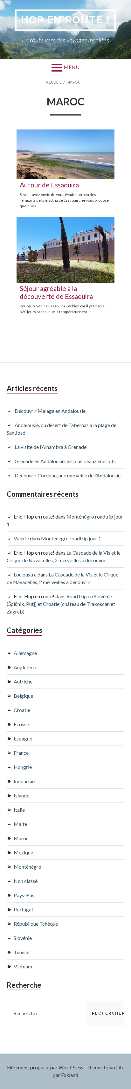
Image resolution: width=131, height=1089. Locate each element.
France (21, 753)
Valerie (21, 538)
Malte (20, 824)
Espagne (23, 738)
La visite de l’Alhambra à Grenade (50, 447)
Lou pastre (25, 574)
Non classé (26, 881)
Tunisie (21, 952)
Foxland (69, 1075)
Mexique (23, 852)
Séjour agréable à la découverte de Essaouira (56, 292)
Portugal (23, 909)
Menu (71, 67)
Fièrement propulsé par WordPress (45, 1067)
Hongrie (23, 767)
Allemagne (25, 653)
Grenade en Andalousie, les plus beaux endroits (65, 461)
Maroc (21, 838)
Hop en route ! (65, 20)
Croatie (22, 710)
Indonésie (24, 781)
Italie (19, 810)
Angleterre (25, 667)
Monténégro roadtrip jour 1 (71, 538)
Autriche (23, 681)
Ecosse (21, 724)
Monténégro (27, 867)
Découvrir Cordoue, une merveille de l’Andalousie (68, 475)
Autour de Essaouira (49, 185)
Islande (21, 795)
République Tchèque (36, 924)
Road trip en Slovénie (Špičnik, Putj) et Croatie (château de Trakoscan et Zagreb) (61, 603)
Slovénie (23, 938)
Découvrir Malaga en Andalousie (50, 411)
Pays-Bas (24, 895)
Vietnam (23, 966)
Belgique (23, 696)
